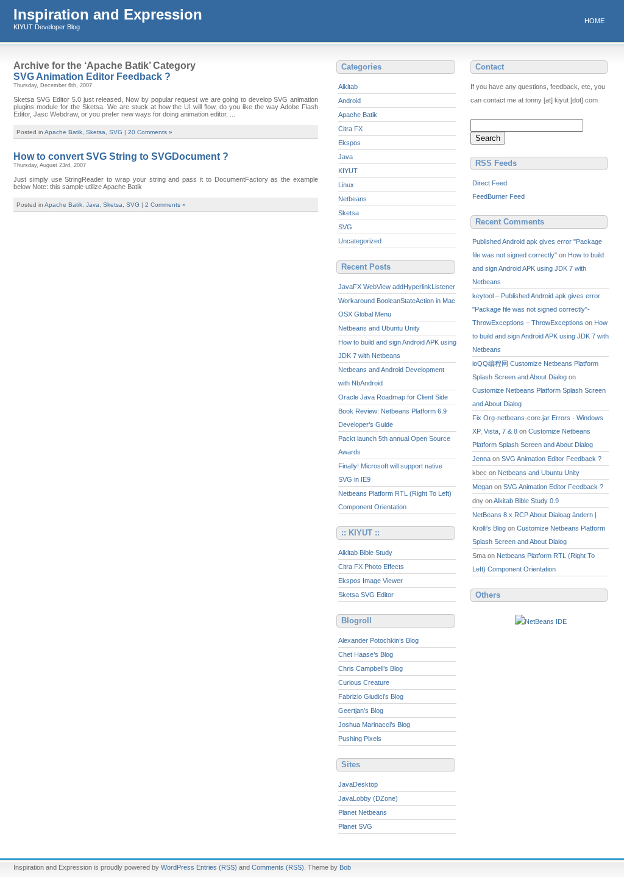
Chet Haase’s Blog (365, 654)
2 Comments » (165, 204)
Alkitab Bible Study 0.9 (526, 500)
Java (92, 204)
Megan (482, 486)
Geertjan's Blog (360, 710)
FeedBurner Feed (498, 196)
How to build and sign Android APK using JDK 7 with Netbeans (538, 268)
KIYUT (348, 170)
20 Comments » (150, 132)
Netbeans (352, 198)
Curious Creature (363, 682)
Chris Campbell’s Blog (370, 668)
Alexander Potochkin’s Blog (378, 640)
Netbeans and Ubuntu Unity (379, 328)
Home (594, 20)
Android (349, 100)
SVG (115, 132)
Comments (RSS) (278, 867)
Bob (345, 867)
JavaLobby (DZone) (368, 798)
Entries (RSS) (216, 867)
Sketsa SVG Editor (366, 594)
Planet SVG (355, 826)
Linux (346, 184)
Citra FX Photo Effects (371, 566)
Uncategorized (359, 241)
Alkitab (348, 86)
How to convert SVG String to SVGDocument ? (121, 156)
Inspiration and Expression (107, 14)
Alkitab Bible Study (365, 552)
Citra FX (350, 128)
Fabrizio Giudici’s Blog (370, 696)
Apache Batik (63, 132)
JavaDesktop (358, 784)
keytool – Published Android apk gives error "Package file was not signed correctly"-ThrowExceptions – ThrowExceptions (536, 309)
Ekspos (349, 142)
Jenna (481, 458)
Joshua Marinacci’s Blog (374, 724)
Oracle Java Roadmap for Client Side (393, 397)
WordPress (177, 867)
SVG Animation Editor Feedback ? (92, 76)
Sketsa (95, 132)
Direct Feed (489, 183)
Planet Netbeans (362, 812)
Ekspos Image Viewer (370, 580)
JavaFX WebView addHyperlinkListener (396, 286)
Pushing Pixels (359, 738)
